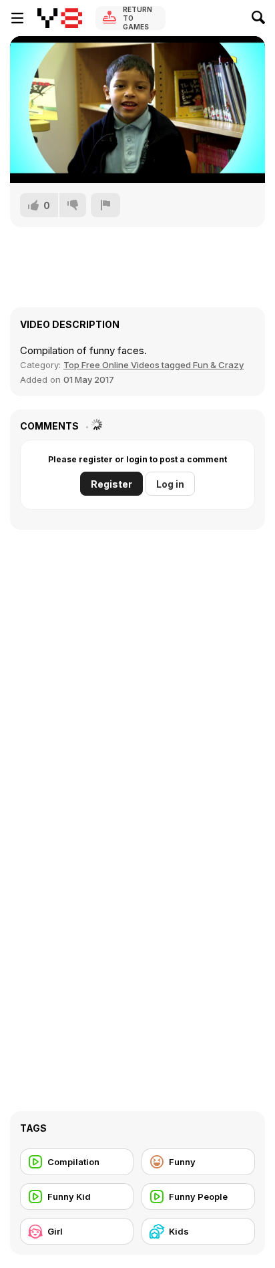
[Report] (105, 205)
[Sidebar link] (17, 18)
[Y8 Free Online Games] (59, 18)
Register (111, 484)
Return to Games (137, 18)
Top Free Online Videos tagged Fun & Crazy (153, 364)
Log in (170, 484)
